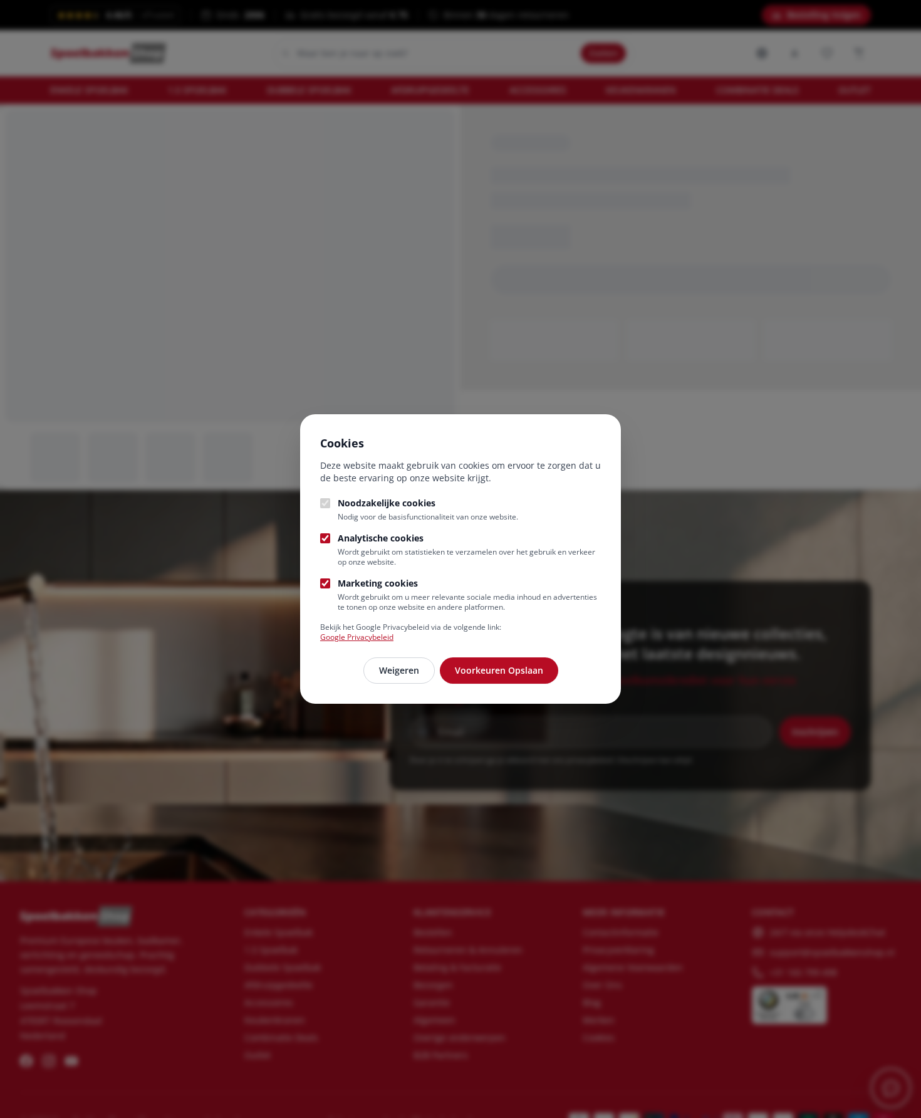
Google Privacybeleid (356, 637)
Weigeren (399, 670)
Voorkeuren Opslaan (499, 670)
